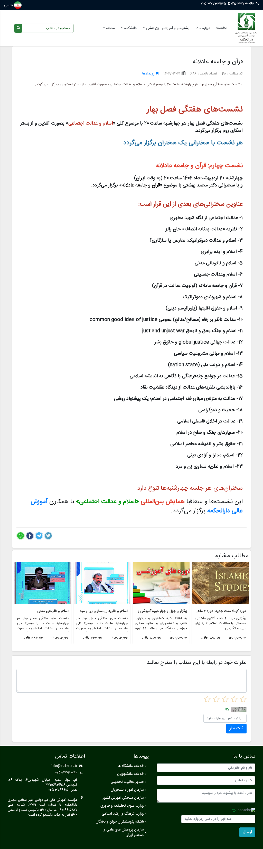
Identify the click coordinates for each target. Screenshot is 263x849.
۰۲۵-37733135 (214, 4)
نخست (221, 28)
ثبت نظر (236, 728)
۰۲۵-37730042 (242, 4)
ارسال (247, 832)
